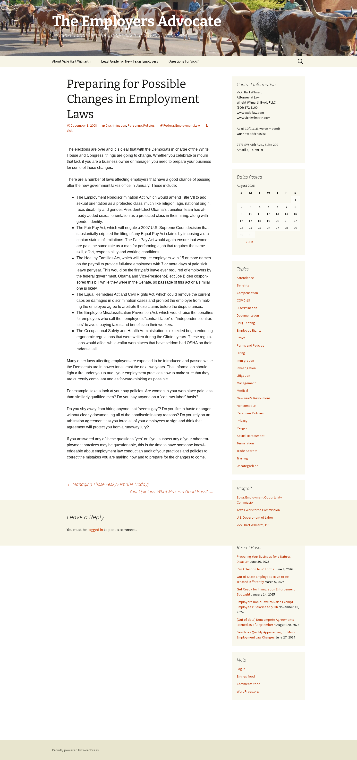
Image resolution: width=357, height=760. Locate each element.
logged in (95, 529)
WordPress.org (248, 691)
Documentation (248, 315)
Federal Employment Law (181, 125)
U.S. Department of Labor (255, 517)
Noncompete (246, 405)
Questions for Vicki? (184, 61)
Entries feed (246, 676)
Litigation (243, 375)
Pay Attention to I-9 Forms (255, 569)
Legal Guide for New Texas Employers (129, 61)
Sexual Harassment (250, 435)
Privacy (242, 420)
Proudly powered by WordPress (75, 750)
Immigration (245, 360)
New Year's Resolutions (254, 398)
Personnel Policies (141, 125)
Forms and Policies (250, 345)
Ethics (241, 338)
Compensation (247, 293)
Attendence (245, 278)
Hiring (241, 353)
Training (242, 458)
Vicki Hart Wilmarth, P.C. (253, 525)
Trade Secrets (247, 451)
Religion (242, 428)
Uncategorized (247, 466)
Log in (241, 669)
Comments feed (248, 684)
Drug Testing (246, 323)
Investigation (246, 368)
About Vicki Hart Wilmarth (71, 61)
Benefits (243, 285)
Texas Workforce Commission (258, 510)
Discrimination (116, 125)
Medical (242, 390)
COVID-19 (243, 300)
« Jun (249, 242)
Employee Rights (249, 330)
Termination (245, 443)
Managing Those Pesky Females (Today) (108, 484)
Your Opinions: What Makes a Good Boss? (171, 491)
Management (246, 383)
